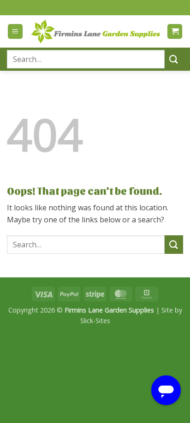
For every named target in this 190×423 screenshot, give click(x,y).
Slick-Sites (95, 320)
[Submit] (174, 59)
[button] (15, 31)
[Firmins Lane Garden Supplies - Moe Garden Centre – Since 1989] (95, 31)
